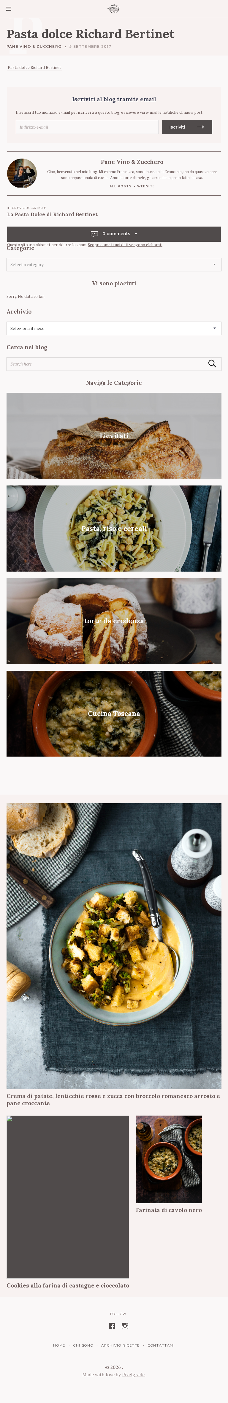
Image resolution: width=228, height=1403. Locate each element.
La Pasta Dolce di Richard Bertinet (52, 214)
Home (59, 1345)
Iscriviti (177, 127)
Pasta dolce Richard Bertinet (34, 67)
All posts (121, 186)
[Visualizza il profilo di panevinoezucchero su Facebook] (111, 1326)
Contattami (161, 1345)
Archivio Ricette (120, 1345)
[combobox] (114, 265)
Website (146, 186)
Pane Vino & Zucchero (34, 46)
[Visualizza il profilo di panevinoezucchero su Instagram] (125, 1326)
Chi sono (83, 1345)
